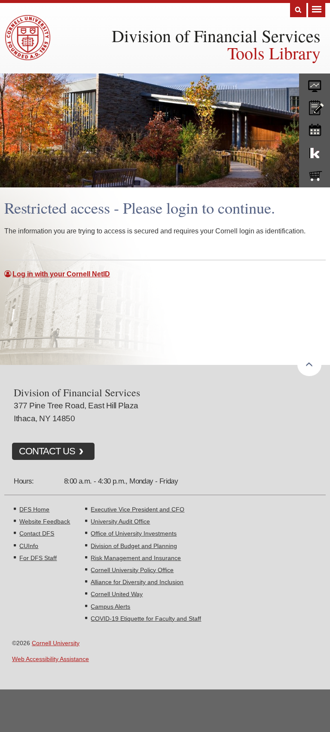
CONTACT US (47, 451)
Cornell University (55, 643)
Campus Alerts (110, 606)
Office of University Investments (134, 533)
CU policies (314, 105)
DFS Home (34, 509)
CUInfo (28, 545)
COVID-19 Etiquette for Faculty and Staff (146, 618)
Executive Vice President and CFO (137, 509)
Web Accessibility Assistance (50, 658)
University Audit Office (120, 521)
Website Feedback (44, 521)
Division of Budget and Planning (134, 545)
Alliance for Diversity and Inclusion (137, 582)
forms (314, 83)
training (314, 128)
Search (298, 10)
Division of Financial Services (216, 35)
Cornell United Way (117, 594)
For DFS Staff (38, 557)
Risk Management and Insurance (136, 557)
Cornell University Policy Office (132, 570)
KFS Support (314, 151)
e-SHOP (314, 174)
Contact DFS (36, 533)
